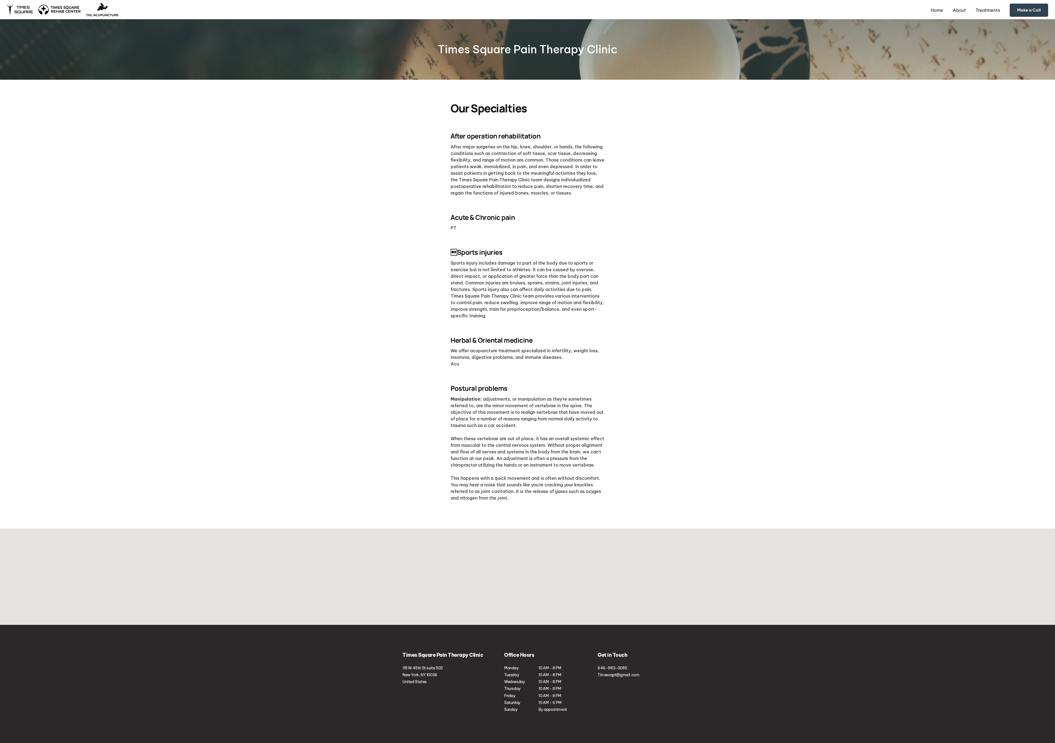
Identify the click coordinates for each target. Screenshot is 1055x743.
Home (937, 10)
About (959, 10)
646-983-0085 (1026, 10)
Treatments (988, 10)
